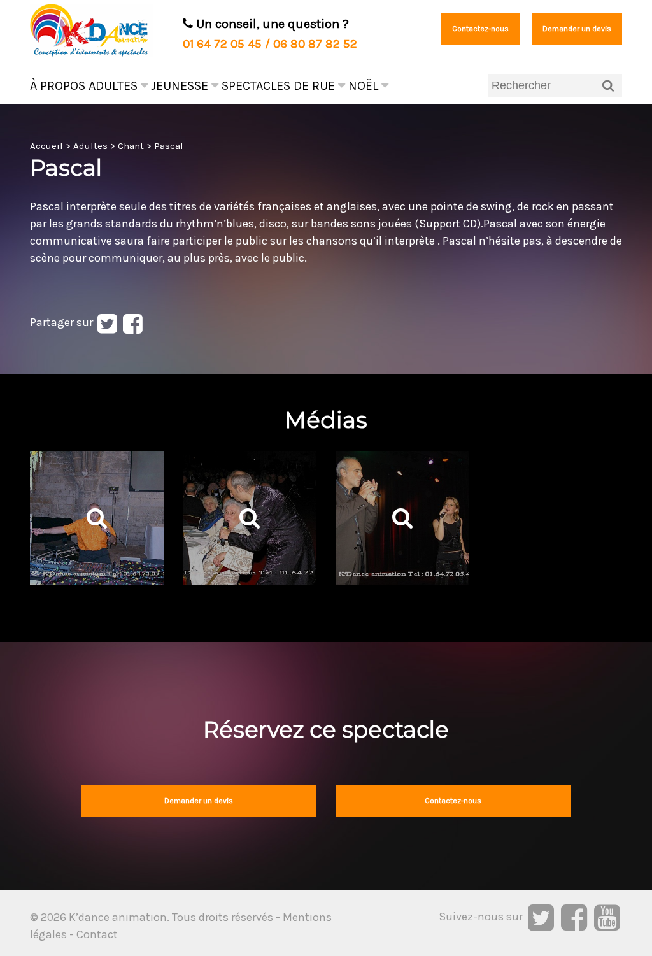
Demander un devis (576, 28)
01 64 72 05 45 (222, 44)
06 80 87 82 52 (315, 44)
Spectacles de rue (280, 85)
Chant (131, 146)
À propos (57, 85)
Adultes (115, 85)
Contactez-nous (480, 28)
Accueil (46, 146)
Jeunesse (181, 85)
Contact (97, 934)
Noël (364, 85)
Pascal (168, 146)
